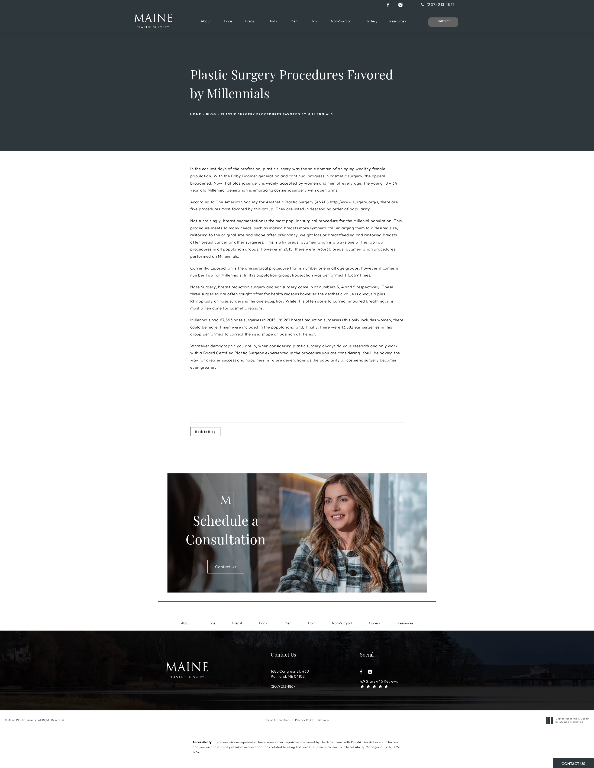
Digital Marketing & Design (572, 720)
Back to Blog (205, 432)
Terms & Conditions (278, 720)
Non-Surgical (341, 21)
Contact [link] (443, 21)
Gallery (371, 21)
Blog (211, 114)
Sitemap (323, 720)
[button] (388, 4)
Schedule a (226, 531)
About (206, 21)
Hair (314, 21)
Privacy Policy (304, 720)
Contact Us (225, 566)
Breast (250, 21)
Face (228, 21)
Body (273, 21)
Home (195, 114)
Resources (397, 21)
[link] (441, 4)
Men (294, 21)
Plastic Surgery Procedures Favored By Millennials (277, 114)
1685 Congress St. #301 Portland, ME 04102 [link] (290, 674)
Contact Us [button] (573, 763)
